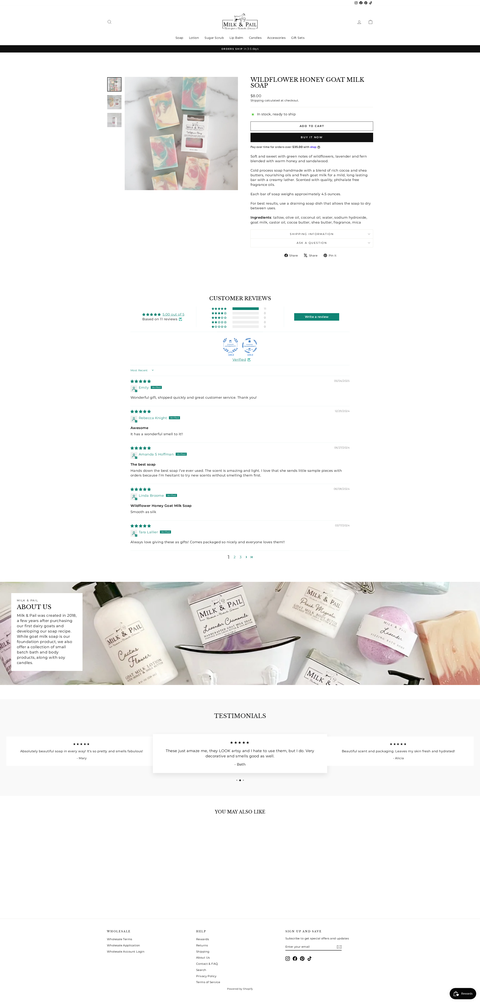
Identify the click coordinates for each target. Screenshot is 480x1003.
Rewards (202, 939)
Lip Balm (236, 38)
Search (201, 970)
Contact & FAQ (207, 963)
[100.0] (230, 345)
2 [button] (235, 557)
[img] (140, 381)
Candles (255, 38)
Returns (202, 945)
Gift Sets (297, 38)
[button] (219, 308)
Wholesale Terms (119, 939)
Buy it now (312, 137)
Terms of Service (208, 982)
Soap (179, 38)
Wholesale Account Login (125, 951)
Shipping (257, 100)
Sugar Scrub (214, 38)
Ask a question (312, 243)
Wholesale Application (123, 945)
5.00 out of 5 (173, 314)
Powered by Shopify (240, 988)
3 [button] (241, 557)
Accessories (276, 38)
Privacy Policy (206, 976)
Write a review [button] (316, 317)
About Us (203, 957)
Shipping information (312, 234)
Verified (239, 360)
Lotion (194, 38)
